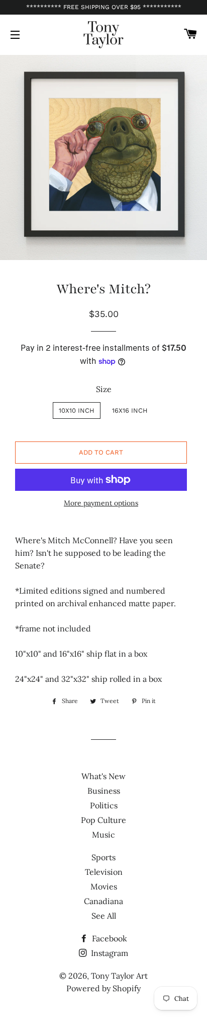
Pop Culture (103, 820)
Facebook (108, 938)
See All (103, 916)
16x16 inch (130, 410)
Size (104, 389)
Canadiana (103, 901)
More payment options (101, 502)
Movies (103, 886)
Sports (103, 857)
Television (104, 872)
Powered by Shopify (103, 988)
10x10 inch (76, 410)
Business (103, 791)
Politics (104, 805)
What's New (103, 776)
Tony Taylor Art (119, 976)
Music (103, 835)
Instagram (108, 953)
